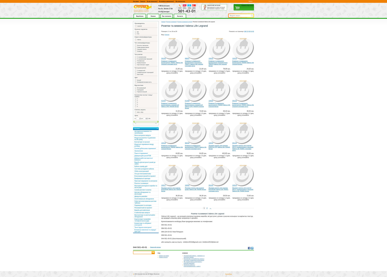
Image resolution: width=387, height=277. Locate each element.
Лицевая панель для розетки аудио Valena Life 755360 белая (195, 188)
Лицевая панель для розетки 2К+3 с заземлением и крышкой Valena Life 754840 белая (242, 189)
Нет (138, 34)
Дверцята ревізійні (140, 196)
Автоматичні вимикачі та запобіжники (142, 132)
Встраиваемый (141, 88)
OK (153, 252)
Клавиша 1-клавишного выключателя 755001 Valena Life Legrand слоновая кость (172, 62)
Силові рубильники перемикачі (145, 148)
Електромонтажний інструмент (145, 176)
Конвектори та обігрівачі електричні (142, 224)
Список (167, 34)
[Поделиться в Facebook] (249, 248)
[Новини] (153, 17)
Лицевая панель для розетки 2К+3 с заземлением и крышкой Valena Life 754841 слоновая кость (242, 148)
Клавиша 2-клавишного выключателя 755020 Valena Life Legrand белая (219, 104)
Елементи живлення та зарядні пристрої (145, 230)
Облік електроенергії (141, 171)
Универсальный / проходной (145, 72)
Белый (139, 80)
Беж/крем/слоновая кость (144, 82)
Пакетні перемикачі (141, 153)
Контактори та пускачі (142, 142)
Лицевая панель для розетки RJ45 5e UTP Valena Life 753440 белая (219, 147)
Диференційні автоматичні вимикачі (143, 159)
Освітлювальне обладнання (144, 199)
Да (138, 32)
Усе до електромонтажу (142, 173)
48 (249, 31)
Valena (139, 39)
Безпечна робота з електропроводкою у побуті (192, 265)
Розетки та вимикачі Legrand (184, 21)
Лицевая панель (142, 49)
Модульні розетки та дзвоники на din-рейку (145, 138)
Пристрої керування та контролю (145, 181)
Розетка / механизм (142, 45)
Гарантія (142, 1)
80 (253, 31)
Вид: (162, 34)
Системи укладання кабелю (144, 169)
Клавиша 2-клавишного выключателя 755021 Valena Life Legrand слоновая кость (243, 104)
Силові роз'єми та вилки (142, 190)
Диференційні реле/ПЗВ (142, 156)
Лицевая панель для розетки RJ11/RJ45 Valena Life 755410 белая (171, 189)
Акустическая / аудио (143, 64)
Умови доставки (164, 255)
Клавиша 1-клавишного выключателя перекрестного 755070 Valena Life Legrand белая (218, 63)
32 (247, 31)
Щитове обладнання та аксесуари (142, 193)
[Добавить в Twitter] (252, 248)
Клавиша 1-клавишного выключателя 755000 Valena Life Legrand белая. (243, 62)
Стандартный (141, 70)
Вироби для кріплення (142, 210)
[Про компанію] (166, 17)
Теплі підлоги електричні (142, 227)
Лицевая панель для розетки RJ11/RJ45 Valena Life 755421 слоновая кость (218, 189)
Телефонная (140, 61)
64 (251, 31)
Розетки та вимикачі (171, 21)
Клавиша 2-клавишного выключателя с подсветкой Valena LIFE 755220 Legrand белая (194, 105)
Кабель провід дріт (141, 166)
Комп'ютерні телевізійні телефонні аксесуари (142, 220)
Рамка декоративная (143, 47)
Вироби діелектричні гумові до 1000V (144, 163)
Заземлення (138, 151)
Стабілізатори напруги (142, 212)
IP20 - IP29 (140, 112)
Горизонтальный (142, 92)
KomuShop (228, 274)
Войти (250, 1)
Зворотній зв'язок (155, 247)
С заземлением (141, 57)
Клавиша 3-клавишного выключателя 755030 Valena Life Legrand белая (172, 147)
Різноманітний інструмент (143, 208)
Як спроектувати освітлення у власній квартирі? (193, 262)
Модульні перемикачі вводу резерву (144, 145)
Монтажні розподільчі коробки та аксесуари (145, 186)
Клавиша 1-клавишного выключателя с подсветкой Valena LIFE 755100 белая (170, 104)
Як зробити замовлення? (166, 1)
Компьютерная (141, 63)
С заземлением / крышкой (144, 59)
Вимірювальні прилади (142, 178)
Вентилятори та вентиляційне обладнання (144, 216)
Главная (163, 21)
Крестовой (140, 74)
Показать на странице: (236, 31)
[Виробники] (140, 17)
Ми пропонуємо (180, 1)
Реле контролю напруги (142, 135)
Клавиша (139, 51)
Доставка (136, 1)
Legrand (139, 26)
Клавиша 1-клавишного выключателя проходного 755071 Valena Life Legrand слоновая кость (194, 63)
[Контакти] (180, 17)
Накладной (140, 90)
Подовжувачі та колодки (142, 205)
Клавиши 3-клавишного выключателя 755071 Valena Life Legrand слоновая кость (195, 147)
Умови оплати (163, 257)
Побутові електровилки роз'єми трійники (145, 202)
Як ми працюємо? (152, 1)
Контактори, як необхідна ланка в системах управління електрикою (194, 259)
